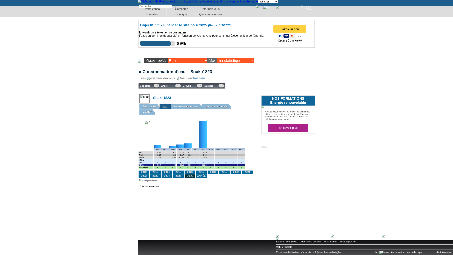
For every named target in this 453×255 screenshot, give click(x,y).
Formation (152, 14)
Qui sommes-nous (210, 14)
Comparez (181, 8)
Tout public (291, 241)
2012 (144, 172)
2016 (190, 172)
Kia (186, 107)
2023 (155, 175)
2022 (144, 175)
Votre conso (152, 8)
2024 (167, 175)
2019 (224, 172)
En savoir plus (288, 127)
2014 (167, 172)
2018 (213, 172)
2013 (155, 172)
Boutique (181, 14)
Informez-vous (211, 8)
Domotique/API (348, 241)
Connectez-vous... (307, 7)
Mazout (147, 112)
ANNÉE (201, 175)
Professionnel (330, 241)
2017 (201, 172)
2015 (178, 172)
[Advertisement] (287, 170)
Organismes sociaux (310, 241)
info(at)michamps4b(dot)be (327, 252)
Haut (376, 252)
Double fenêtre (199, 78)
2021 (247, 172)
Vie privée (306, 252)
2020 (236, 172)
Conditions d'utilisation (287, 252)
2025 (178, 175)
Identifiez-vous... (444, 252)
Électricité (149, 107)
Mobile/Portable (284, 247)
